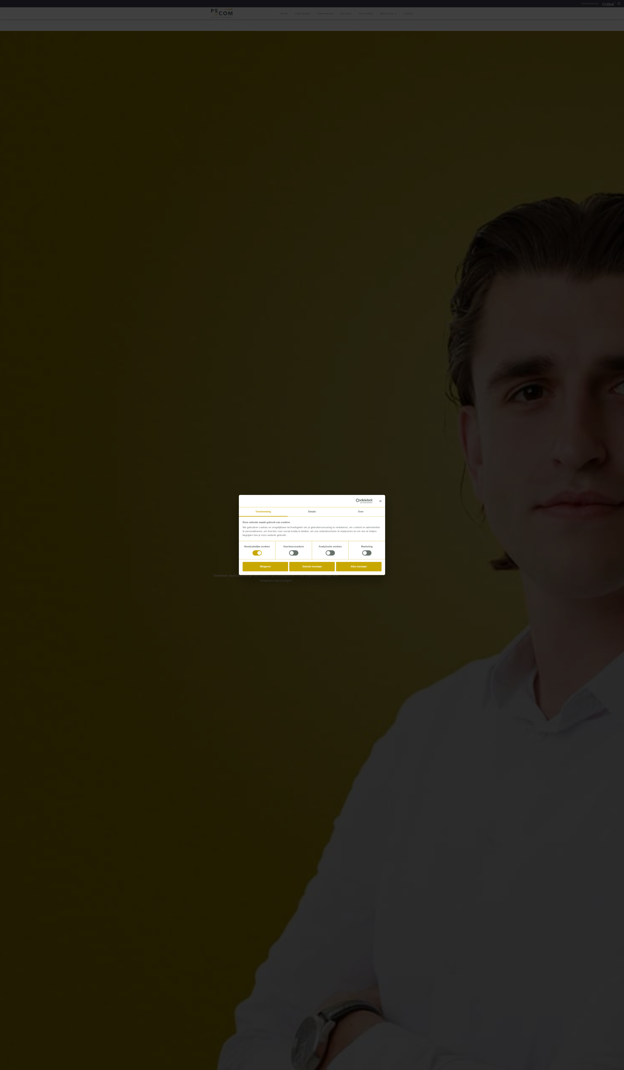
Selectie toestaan (312, 566)
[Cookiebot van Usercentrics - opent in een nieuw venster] (358, 501)
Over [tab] (361, 511)
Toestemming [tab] (263, 511)
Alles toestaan (359, 566)
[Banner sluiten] (380, 501)
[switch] (293, 553)
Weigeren (265, 566)
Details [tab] (312, 511)
